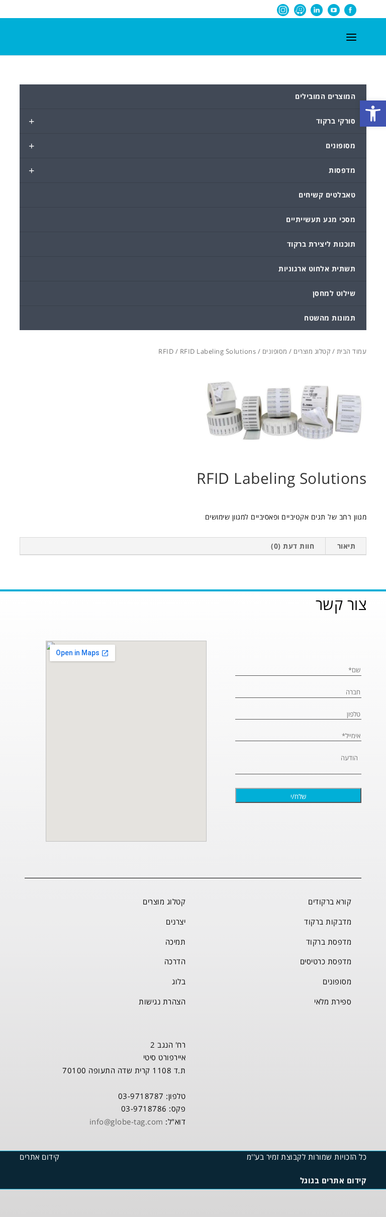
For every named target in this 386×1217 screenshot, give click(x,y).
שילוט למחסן (334, 293)
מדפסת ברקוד (329, 942)
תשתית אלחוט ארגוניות (316, 268)
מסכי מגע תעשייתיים (320, 219)
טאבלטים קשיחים (327, 194)
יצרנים (175, 922)
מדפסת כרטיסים (326, 961)
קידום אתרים (40, 1157)
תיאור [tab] (346, 546)
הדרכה (175, 961)
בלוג (178, 981)
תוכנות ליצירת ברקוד (321, 244)
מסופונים (192, 145)
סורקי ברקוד (192, 121)
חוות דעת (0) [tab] (292, 546)
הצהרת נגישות (162, 1001)
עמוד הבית (352, 351)
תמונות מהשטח (329, 318)
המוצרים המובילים (325, 96)
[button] (373, 113)
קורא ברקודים (329, 901)
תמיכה (175, 942)
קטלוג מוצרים (312, 351)
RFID (165, 351)
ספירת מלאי (332, 1001)
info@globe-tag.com (126, 1122)
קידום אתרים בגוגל (333, 1180)
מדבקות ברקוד (327, 922)
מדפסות (192, 170)
